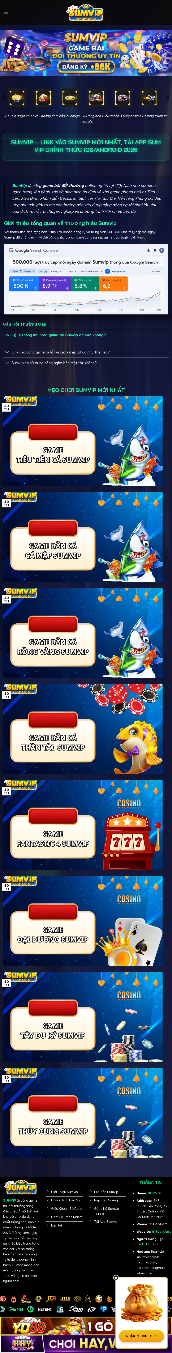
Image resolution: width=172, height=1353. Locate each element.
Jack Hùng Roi (147, 1244)
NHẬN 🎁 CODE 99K (141, 1336)
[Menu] (5, 12)
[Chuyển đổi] (7, 334)
